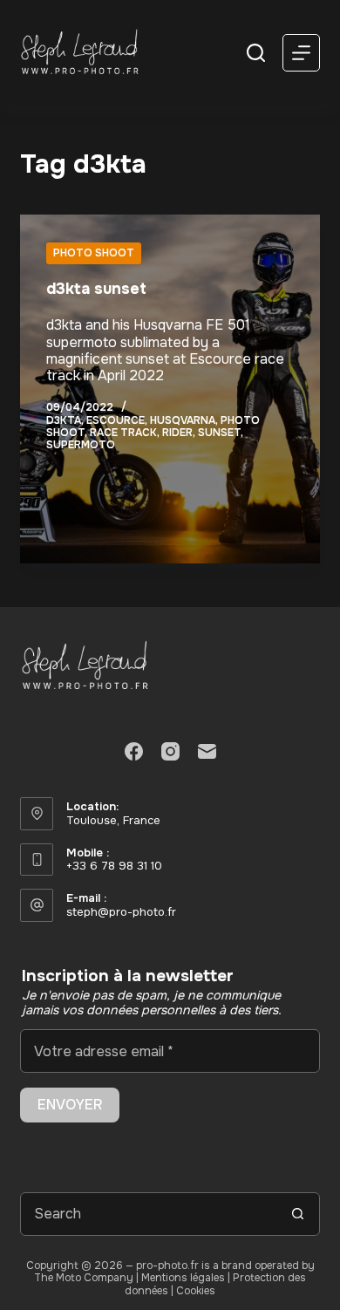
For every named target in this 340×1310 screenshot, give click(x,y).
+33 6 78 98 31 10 (114, 865)
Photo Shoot (93, 253)
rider (177, 433)
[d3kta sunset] (169, 389)
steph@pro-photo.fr (121, 911)
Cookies (195, 1291)
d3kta (63, 420)
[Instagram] (170, 751)
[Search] (256, 53)
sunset (219, 433)
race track (123, 433)
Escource (115, 420)
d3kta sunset (96, 288)
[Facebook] (134, 751)
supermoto (80, 445)
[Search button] (298, 1214)
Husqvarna (182, 420)
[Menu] (301, 53)
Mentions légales (183, 1278)
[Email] (207, 751)
